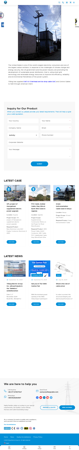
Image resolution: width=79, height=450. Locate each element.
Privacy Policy (37, 437)
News (12, 437)
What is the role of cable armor (63, 285)
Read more (11, 242)
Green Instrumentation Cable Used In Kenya (63, 206)
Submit (39, 164)
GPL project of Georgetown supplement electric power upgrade (14, 207)
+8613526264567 (14, 398)
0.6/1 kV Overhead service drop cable (37, 82)
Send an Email (67, 407)
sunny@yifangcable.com (49, 392)
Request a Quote (49, 407)
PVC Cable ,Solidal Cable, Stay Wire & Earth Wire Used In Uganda (38, 207)
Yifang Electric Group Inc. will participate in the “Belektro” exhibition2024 (15, 287)
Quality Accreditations (24, 437)
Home (6, 437)
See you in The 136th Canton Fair (39, 285)
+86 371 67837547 (15, 392)
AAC (54, 82)
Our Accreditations (10, 424)
